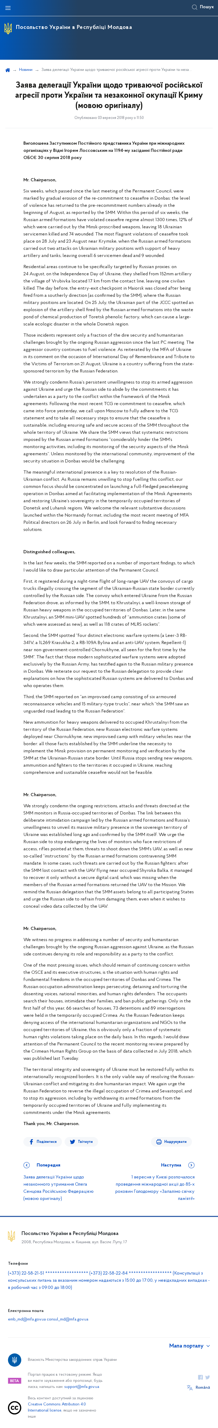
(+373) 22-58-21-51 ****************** (48, 1273)
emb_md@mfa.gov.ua (27, 1319)
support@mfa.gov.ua (81, 1387)
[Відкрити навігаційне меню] (8, 8)
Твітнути (85, 1142)
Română (203, 1388)
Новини (25, 70)
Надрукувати (175, 1142)
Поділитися (47, 1142)
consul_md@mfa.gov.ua (67, 1319)
